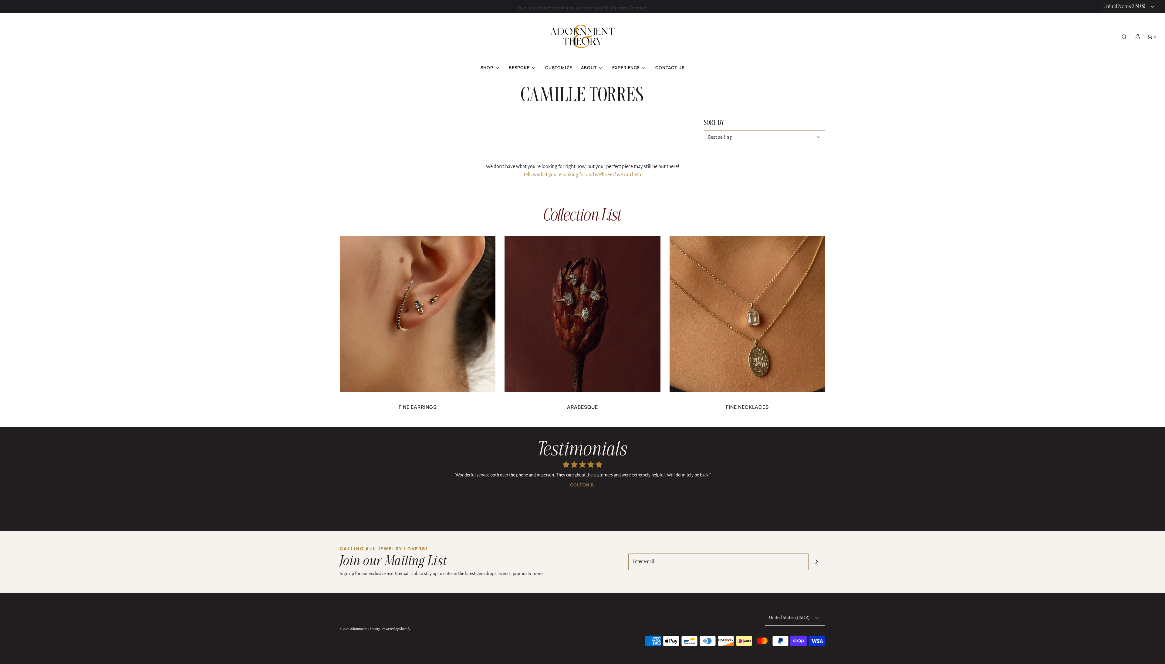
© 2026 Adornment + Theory (360, 629)
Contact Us (669, 67)
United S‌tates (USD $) (1124, 6)
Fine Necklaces (747, 407)
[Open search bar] (1124, 36)
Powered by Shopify (396, 629)
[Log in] (1137, 36)
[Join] (817, 562)
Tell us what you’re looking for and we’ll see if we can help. (582, 175)
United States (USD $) (790, 617)
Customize (558, 67)
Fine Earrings (418, 407)
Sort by (714, 123)
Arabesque (582, 407)
